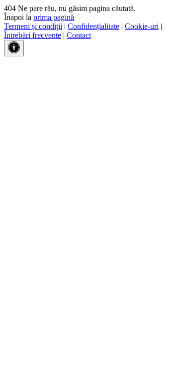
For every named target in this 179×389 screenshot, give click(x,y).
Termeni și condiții (33, 26)
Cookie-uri (142, 26)
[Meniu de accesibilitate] (14, 48)
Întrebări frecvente (32, 35)
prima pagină (53, 17)
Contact (79, 35)
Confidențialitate (93, 26)
